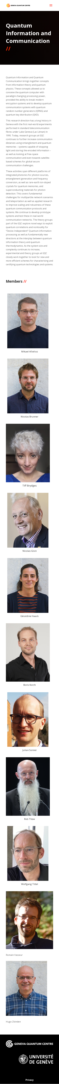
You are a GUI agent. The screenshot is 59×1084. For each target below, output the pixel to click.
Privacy (29, 1079)
